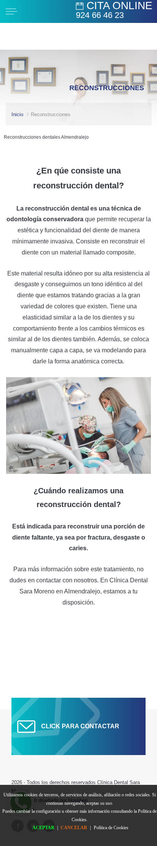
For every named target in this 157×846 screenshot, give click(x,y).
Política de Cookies (111, 827)
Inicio (17, 114)
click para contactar (80, 726)
